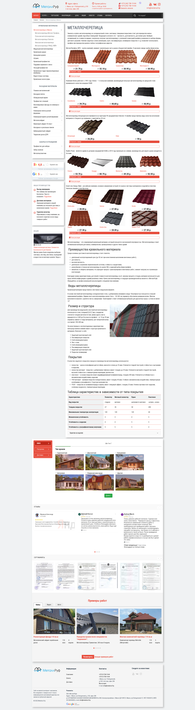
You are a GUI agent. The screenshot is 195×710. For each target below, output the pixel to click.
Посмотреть (88, 657)
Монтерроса (96, 66)
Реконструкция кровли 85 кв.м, (132, 637)
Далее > (108, 496)
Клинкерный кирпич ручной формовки (46, 117)
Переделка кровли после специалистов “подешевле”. (49, 638)
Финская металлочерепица (44, 43)
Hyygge (94, 171)
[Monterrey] (126, 162)
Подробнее (47, 197)
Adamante (143, 171)
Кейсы (38, 605)
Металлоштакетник (40, 153)
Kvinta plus (71, 206)
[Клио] (138, 127)
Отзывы (99, 15)
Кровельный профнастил (42, 61)
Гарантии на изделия (76, 433)
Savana (134, 101)
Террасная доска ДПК (41, 135)
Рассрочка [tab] (40, 449)
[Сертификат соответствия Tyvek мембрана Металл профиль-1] (151, 576)
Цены (77, 15)
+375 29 (104, 674)
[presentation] (158, 508)
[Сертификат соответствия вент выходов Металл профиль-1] (108, 576)
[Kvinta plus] (82, 197)
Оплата (68, 678)
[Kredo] (146, 197)
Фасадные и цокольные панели (44, 127)
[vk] (155, 4)
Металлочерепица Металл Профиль (47, 33)
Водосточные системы (41, 76)
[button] (61, 101)
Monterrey (119, 171)
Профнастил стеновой (41, 101)
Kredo (134, 206)
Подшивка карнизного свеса (43, 65)
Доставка (69, 682)
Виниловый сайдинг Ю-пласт (43, 124)
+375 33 (104, 676)
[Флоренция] (90, 127)
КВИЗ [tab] (39, 443)
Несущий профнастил (41, 68)
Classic (70, 227)
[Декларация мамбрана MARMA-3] (44, 576)
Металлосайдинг (39, 120)
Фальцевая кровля (40, 55)
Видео (49, 605)
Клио (117, 136)
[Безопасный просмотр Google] (77, 704)
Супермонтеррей (73, 66)
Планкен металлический (41, 90)
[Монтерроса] (102, 57)
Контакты (108, 15)
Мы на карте (102, 683)
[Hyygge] (102, 162)
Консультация (75, 76)
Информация (66, 15)
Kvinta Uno (103, 227)
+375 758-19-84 (128, 3)
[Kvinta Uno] (114, 218)
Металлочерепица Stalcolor (44, 39)
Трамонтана (120, 66)
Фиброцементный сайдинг (42, 131)
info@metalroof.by (153, 8)
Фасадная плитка (39, 94)
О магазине (69, 674)
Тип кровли (60, 449)
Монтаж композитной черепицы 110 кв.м (93, 637)
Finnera (70, 171)
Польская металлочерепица (44, 36)
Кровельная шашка (40, 52)
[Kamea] (114, 197)
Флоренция (71, 136)
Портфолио (55, 15)
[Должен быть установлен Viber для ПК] (140, 3)
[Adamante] (150, 162)
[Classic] (82, 218)
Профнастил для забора (41, 146)
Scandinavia (71, 101)
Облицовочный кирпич (41, 98)
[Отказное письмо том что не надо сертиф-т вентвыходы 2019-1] (87, 575)
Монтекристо (144, 66)
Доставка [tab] (40, 455)
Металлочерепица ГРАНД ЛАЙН (45, 46)
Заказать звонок (126, 8)
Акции (84, 15)
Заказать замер (75, 72)
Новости (91, 15)
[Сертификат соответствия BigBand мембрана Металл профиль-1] (130, 576)
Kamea (102, 206)
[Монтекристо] (150, 57)
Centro (102, 101)
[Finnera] (78, 162)
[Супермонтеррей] (78, 57)
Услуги (44, 15)
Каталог (36, 15)
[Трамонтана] (126, 57)
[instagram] (159, 4)
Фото (59, 605)
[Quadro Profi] (146, 218)
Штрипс (36, 58)
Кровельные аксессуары (42, 79)
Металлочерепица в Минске (43, 30)
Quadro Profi (136, 227)
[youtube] (150, 4)
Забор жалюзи (38, 150)
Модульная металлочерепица (43, 49)
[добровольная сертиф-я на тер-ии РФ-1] (65, 576)
